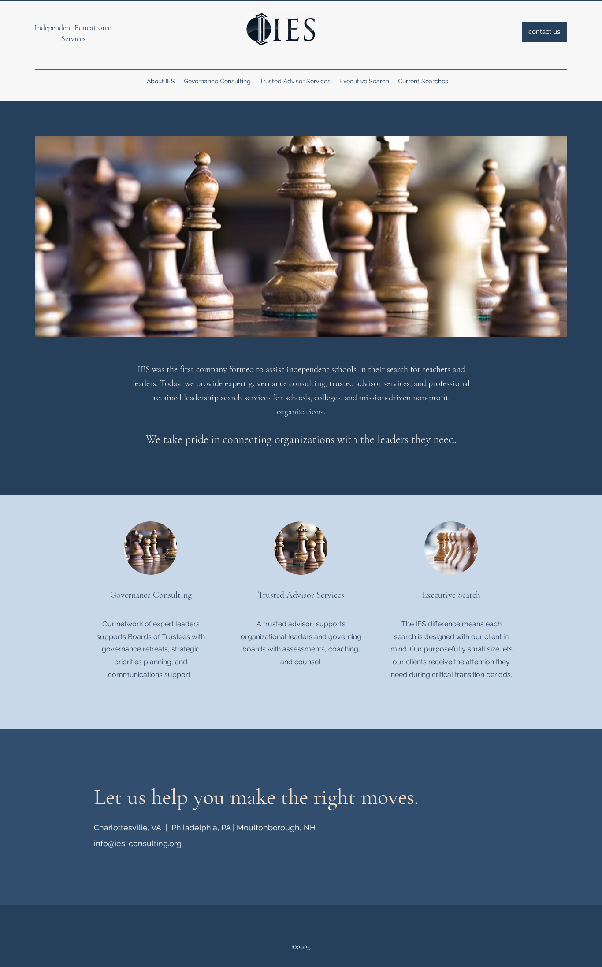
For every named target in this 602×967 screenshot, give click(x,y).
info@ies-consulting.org (138, 843)
